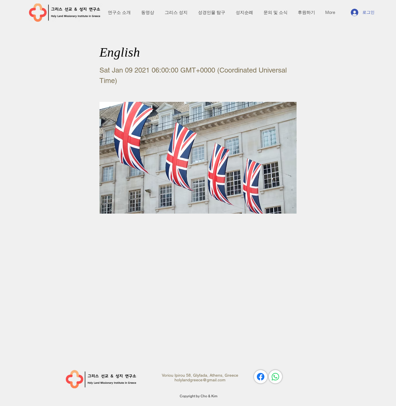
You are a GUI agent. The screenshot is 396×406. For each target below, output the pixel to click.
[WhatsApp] (275, 376)
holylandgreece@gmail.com (200, 380)
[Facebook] (260, 376)
